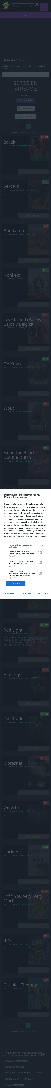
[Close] (45, 495)
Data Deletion (9, 593)
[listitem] (25, 546)
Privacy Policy (41, 593)
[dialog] (25, 544)
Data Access (25, 593)
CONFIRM (15, 583)
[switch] (40, 552)
